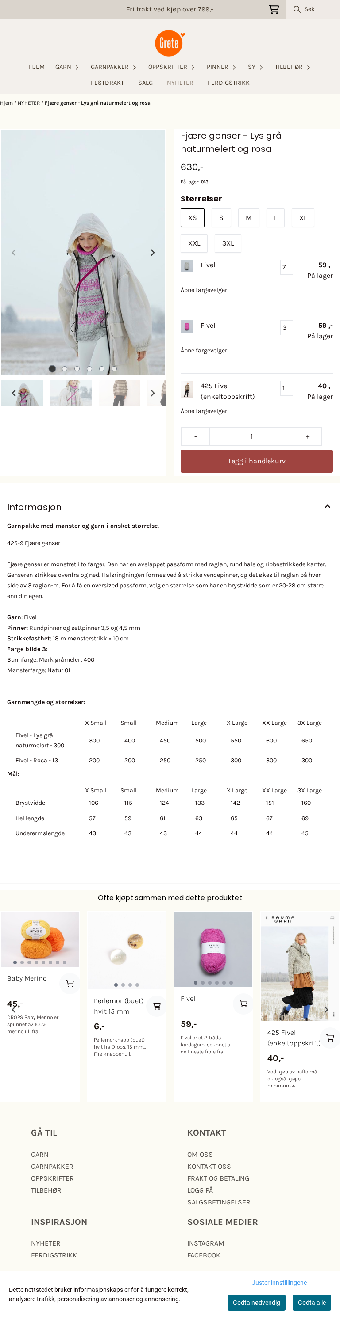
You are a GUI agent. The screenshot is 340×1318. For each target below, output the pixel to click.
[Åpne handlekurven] (273, 9)
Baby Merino (27, 978)
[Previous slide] (14, 253)
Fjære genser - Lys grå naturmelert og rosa (98, 103)
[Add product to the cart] (70, 983)
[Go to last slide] (14, 393)
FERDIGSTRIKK (229, 83)
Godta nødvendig (256, 1302)
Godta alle (312, 1302)
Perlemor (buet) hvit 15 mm (118, 1005)
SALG (145, 83)
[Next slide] (152, 253)
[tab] (52, 369)
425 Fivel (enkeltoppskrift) (293, 1037)
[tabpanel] (40, 1006)
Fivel (188, 998)
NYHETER (180, 83)
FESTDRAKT (107, 83)
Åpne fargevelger (204, 290)
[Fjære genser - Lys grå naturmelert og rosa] (83, 252)
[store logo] (170, 43)
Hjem (7, 103)
